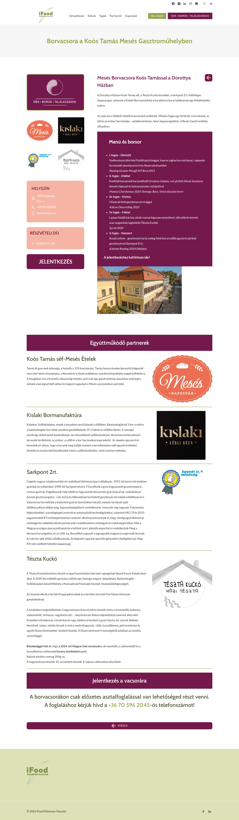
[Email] (190, 3)
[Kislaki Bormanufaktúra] (71, 130)
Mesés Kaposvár (46, 213)
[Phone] (196, 3)
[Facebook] (173, 3)
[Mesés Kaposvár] (40, 130)
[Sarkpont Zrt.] (40, 160)
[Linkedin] (185, 3)
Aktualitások (76, 16)
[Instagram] (179, 3)
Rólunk (92, 16)
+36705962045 (46, 207)
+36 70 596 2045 (129, 705)
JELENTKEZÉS (55, 261)
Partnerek (116, 16)
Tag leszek (157, 16)
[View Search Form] (204, 3)
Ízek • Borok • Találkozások (190, 15)
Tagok (102, 16)
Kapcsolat (131, 16)
